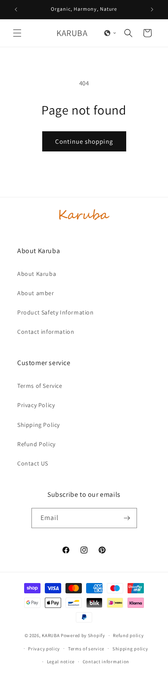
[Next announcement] (152, 9)
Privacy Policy (36, 405)
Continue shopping (84, 141)
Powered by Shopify (83, 635)
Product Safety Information (55, 312)
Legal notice (61, 662)
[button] (17, 33)
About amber (35, 293)
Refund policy (128, 635)
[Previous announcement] (15, 9)
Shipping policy (130, 649)
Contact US (32, 463)
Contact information (45, 331)
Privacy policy (44, 649)
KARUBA (50, 635)
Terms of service (86, 649)
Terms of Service (39, 386)
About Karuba (36, 274)
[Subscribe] (127, 518)
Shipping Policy (38, 425)
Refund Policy (36, 444)
